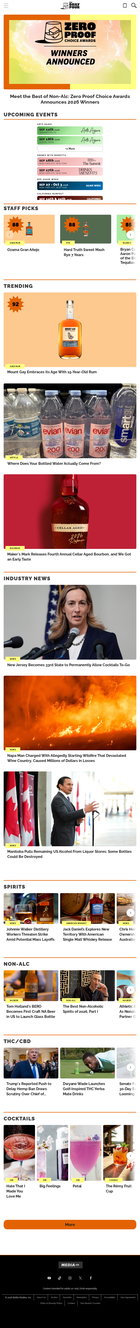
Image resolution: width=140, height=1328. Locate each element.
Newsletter (82, 1297)
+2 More (70, 148)
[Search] (134, 5)
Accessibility (109, 1297)
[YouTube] (49, 1278)
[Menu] (6, 5)
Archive (54, 1297)
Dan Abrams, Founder (90, 1303)
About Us (41, 1297)
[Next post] (131, 913)
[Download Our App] (125, 5)
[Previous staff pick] (9, 235)
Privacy (95, 1297)
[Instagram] (70, 1278)
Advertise (67, 1297)
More (70, 1224)
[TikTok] (60, 1278)
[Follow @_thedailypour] (80, 1278)
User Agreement (127, 1297)
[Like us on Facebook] (91, 1278)
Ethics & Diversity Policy (51, 1303)
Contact (71, 1303)
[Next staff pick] (131, 235)
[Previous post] (9, 913)
